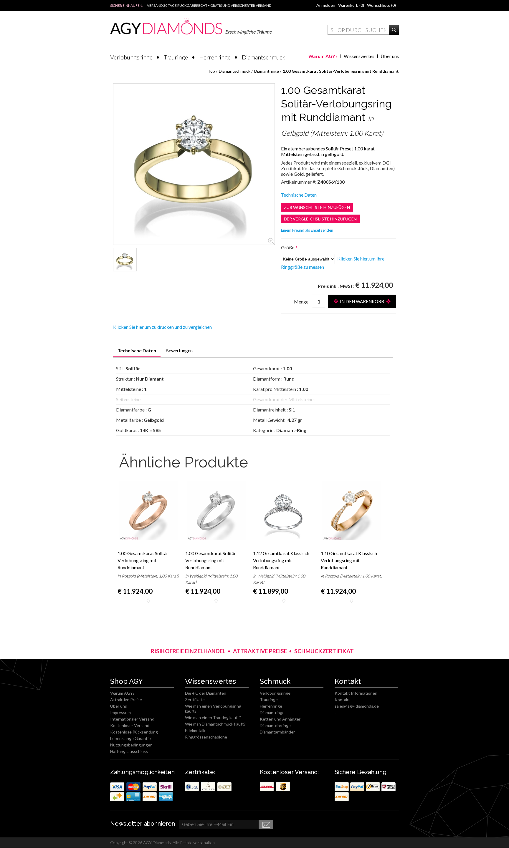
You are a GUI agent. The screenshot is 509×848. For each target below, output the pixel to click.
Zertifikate (195, 699)
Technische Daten (299, 195)
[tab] (137, 352)
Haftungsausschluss (129, 751)
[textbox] (358, 30)
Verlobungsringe (131, 57)
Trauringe (176, 57)
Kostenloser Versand (129, 725)
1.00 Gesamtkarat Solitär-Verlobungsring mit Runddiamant (144, 560)
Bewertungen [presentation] (179, 350)
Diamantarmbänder (277, 731)
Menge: (302, 301)
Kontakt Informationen (356, 693)
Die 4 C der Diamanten (205, 693)
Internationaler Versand (132, 718)
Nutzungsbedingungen (131, 744)
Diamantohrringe (275, 725)
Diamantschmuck (263, 57)
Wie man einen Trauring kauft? (213, 717)
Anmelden (325, 5)
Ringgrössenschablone (206, 736)
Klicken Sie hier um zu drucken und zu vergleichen (162, 327)
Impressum (120, 712)
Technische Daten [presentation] (137, 350)
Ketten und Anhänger (280, 718)
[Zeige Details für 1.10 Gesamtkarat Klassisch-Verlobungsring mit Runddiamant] (352, 510)
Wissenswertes (359, 56)
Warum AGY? (323, 56)
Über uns (390, 56)
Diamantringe (272, 712)
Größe (288, 247)
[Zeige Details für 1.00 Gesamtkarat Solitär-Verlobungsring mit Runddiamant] (125, 259)
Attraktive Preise (126, 699)
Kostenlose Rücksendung (134, 731)
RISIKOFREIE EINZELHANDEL (188, 651)
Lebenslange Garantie (130, 738)
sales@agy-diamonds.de (357, 705)
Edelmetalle (195, 730)
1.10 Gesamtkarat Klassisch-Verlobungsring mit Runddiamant (350, 560)
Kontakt (342, 699)
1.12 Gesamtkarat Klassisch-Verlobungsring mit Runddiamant (282, 560)
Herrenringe (215, 57)
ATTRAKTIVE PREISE (260, 651)
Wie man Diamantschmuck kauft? (215, 723)
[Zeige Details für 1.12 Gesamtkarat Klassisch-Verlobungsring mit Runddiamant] (284, 510)
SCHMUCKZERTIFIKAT (324, 651)
